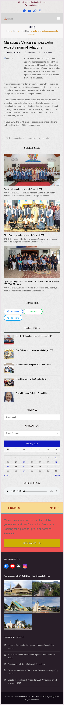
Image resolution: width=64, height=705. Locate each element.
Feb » (57, 475)
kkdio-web (32, 53)
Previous (12, 508)
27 (24, 471)
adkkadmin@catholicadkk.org (34, 2)
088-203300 (34, 5)
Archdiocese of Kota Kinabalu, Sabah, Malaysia (37, 697)
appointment (19, 138)
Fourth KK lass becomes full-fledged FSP (23, 189)
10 (56, 458)
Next (53, 508)
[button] (58, 18)
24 (56, 466)
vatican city (44, 138)
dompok (31, 138)
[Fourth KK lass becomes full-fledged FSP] (32, 170)
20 (24, 466)
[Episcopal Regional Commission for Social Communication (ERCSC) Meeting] (32, 262)
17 (56, 462)
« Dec (6, 475)
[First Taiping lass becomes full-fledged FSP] (32, 216)
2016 (8, 138)
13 (24, 462)
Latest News (48, 53)
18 (8, 466)
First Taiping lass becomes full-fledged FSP (24, 235)
